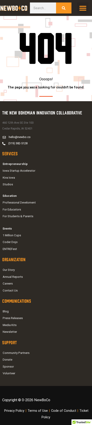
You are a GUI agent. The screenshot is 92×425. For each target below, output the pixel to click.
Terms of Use (38, 411)
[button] (82, 8)
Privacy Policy (14, 411)
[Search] (63, 7)
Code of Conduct (63, 411)
